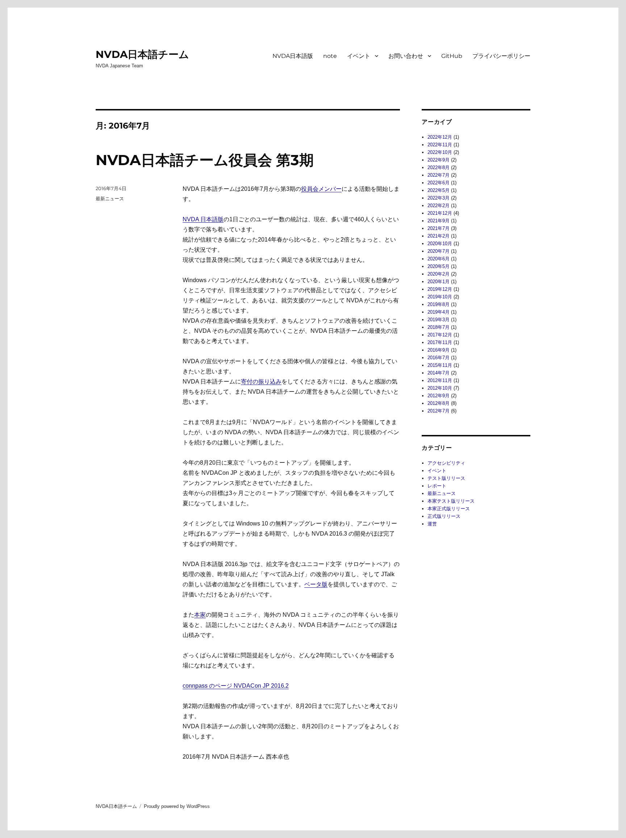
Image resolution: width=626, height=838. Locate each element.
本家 (200, 615)
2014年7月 (438, 373)
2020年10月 (439, 243)
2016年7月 (438, 357)
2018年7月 (438, 327)
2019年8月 (438, 304)
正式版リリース (443, 516)
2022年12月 (439, 137)
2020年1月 (438, 281)
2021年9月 (438, 220)
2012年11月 (439, 380)
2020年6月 (438, 258)
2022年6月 (438, 182)
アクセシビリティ (446, 463)
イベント (358, 56)
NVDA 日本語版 (203, 219)
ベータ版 (315, 584)
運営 (432, 524)
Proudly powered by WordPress (177, 806)
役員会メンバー (321, 189)
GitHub (451, 56)
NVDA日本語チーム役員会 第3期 (205, 160)
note (330, 56)
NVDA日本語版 (292, 56)
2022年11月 (439, 144)
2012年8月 (438, 403)
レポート (436, 486)
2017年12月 (439, 335)
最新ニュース (110, 198)
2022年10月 (439, 152)
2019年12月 (439, 289)
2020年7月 (438, 251)
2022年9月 (438, 160)
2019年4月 (438, 312)
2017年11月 (439, 342)
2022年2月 (438, 205)
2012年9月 (438, 395)
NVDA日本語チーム (142, 54)
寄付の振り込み (261, 381)
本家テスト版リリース (451, 501)
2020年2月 (438, 274)
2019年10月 (439, 296)
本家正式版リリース (448, 508)
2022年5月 (438, 190)
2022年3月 (438, 198)
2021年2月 (438, 236)
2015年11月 (439, 365)
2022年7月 (438, 175)
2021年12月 (439, 213)
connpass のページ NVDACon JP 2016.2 (236, 686)
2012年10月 (439, 388)
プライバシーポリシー (501, 56)
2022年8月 (438, 167)
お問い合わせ (405, 56)
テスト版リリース (446, 478)
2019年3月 (438, 319)
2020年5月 (438, 266)
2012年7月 (438, 411)
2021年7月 (438, 228)
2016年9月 (438, 350)
